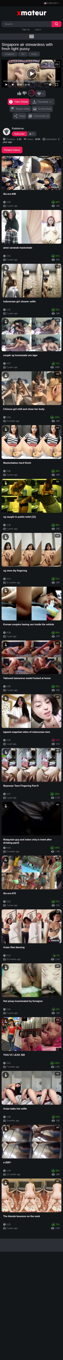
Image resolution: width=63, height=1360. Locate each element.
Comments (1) (41, 116)
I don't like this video (24, 93)
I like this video (19, 93)
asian (34, 54)
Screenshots (45, 108)
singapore (9, 54)
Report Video (23, 108)
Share (22, 116)
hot (22, 54)
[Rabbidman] (6, 131)
